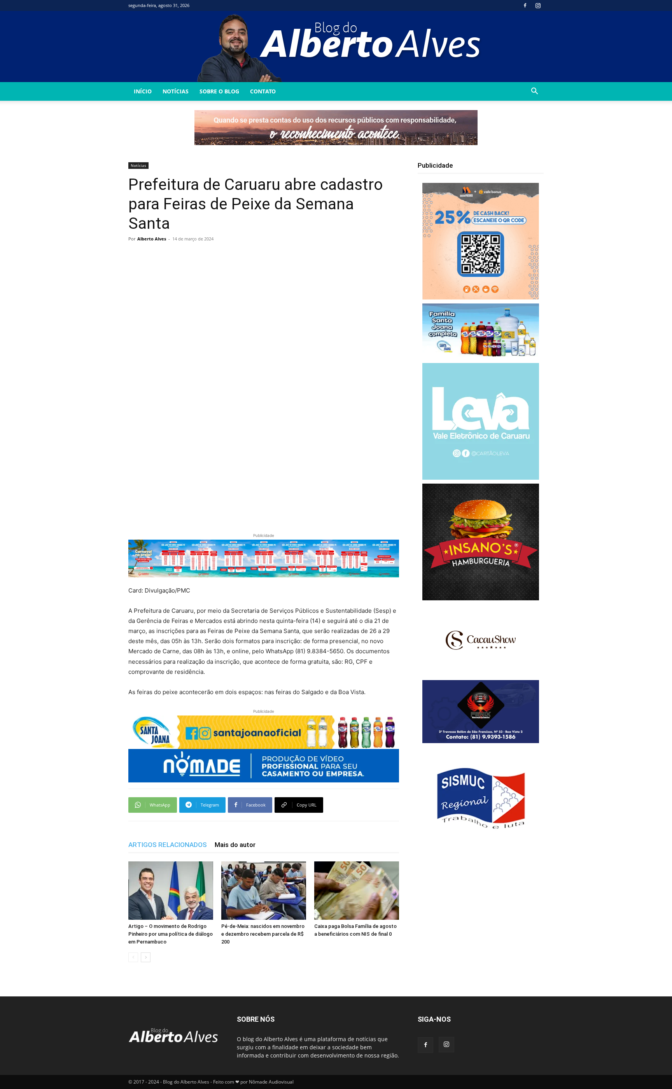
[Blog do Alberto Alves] (336, 46)
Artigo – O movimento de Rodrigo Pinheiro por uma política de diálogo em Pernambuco (170, 934)
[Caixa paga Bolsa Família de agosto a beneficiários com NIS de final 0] (356, 890)
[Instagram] (538, 5)
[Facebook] (525, 5)
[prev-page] (133, 957)
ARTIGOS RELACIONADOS (167, 845)
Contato (263, 91)
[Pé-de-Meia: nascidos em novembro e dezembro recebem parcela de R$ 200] (263, 890)
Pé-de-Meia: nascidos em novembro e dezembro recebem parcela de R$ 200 (262, 934)
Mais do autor (235, 845)
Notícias (176, 91)
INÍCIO (143, 91)
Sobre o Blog (219, 91)
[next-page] (145, 957)
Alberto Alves (151, 239)
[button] (534, 92)
